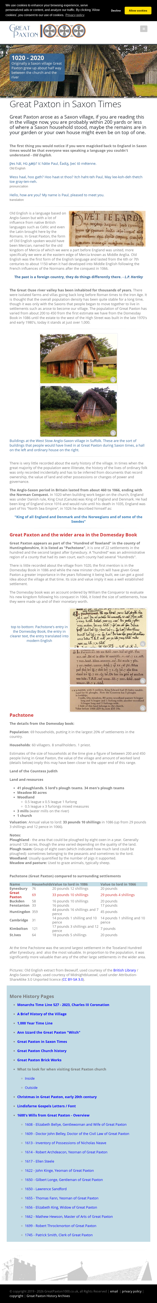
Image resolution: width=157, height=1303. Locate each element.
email (114, 1291)
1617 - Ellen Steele (39, 1161)
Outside (31, 1087)
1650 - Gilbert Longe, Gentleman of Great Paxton (64, 1179)
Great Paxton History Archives (48, 1296)
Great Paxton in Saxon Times (42, 1041)
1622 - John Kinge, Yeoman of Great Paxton (59, 1170)
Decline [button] (116, 10)
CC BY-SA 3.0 (73, 979)
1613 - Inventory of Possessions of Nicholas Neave (65, 1143)
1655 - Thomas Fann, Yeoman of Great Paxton (61, 1198)
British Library (124, 970)
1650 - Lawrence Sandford (46, 1189)
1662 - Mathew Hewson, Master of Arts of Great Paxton (69, 1216)
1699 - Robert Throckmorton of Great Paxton (60, 1225)
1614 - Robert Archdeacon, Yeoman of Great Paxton (66, 1152)
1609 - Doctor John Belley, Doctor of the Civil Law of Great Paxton (77, 1133)
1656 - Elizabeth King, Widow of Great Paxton (61, 1207)
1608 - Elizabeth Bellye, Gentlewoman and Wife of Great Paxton (76, 1124)
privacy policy (131, 1291)
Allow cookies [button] (138, 10)
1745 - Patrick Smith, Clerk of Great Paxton (59, 1235)
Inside (30, 1078)
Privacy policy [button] (74, 15)
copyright (16, 1296)
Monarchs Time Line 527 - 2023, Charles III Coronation (63, 1004)
